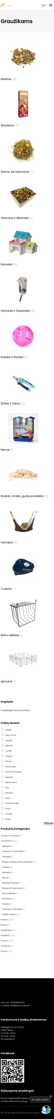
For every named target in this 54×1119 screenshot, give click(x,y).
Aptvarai (6, 846)
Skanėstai (7, 898)
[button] (46, 1110)
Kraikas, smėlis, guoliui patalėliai (17, 862)
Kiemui (4, 925)
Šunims (4, 940)
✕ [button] (50, 1096)
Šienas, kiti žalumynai (12, 888)
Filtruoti (48, 823)
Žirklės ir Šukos (9, 914)
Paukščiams (6, 930)
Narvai (5, 877)
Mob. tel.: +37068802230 (13, 1002)
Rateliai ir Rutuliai (10, 883)
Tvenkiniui (5, 946)
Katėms (4, 919)
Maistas (5, 867)
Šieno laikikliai (9, 893)
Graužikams (6, 841)
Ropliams (5, 935)
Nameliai (6, 872)
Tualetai (6, 904)
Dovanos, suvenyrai (10, 835)
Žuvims (4, 951)
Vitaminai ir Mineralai (12, 909)
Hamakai (6, 856)
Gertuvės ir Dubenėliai (12, 851)
